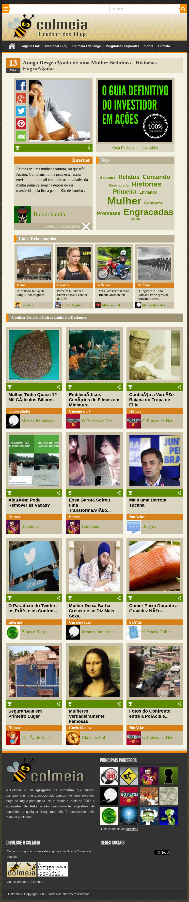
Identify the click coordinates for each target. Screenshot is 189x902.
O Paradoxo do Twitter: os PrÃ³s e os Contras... (33, 608)
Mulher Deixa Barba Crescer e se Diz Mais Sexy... (91, 610)
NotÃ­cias (136, 517)
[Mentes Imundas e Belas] (109, 804)
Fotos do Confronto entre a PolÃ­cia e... (150, 714)
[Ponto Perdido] (168, 784)
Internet (15, 622)
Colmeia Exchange (86, 46)
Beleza (74, 517)
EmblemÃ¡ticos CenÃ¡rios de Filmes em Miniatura (94, 399)
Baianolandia (49, 214)
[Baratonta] (149, 784)
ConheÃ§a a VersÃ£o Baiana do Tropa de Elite (151, 399)
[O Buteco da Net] (129, 804)
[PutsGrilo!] (168, 824)
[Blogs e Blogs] (109, 824)
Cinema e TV (80, 411)
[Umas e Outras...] (168, 804)
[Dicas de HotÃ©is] (109, 784)
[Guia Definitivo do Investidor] (135, 140)
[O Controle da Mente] (129, 824)
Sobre (148, 46)
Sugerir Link (30, 46)
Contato (164, 46)
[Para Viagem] (129, 784)
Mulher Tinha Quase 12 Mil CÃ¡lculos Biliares (32, 397)
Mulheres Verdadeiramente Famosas (87, 716)
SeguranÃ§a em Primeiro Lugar (25, 714)
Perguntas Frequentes (122, 46)
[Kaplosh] (149, 804)
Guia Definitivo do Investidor (135, 147)
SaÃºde (135, 622)
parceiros (132, 829)
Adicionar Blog (56, 46)
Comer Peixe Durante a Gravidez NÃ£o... (153, 608)
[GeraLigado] (149, 824)
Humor (135, 411)
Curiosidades (19, 411)
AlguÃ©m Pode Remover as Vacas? (29, 503)
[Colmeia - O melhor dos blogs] (21, 38)
